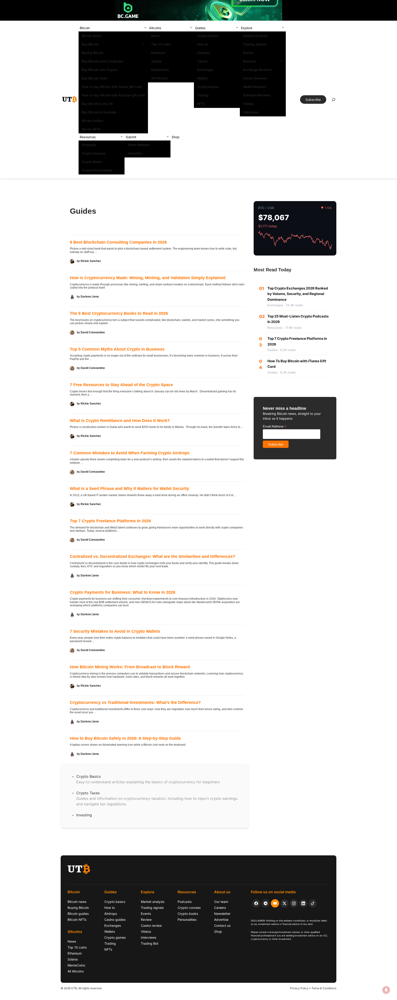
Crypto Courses (94, 153)
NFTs (201, 104)
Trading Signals (255, 44)
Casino (202, 61)
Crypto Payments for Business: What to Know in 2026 (122, 592)
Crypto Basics (207, 36)
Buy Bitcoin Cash (94, 78)
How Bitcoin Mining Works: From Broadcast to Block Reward (130, 667)
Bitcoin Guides (92, 121)
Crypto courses (189, 908)
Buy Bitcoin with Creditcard (102, 61)
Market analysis (152, 902)
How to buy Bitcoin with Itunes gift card (112, 87)
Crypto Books (92, 162)
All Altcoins (159, 78)
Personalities (187, 919)
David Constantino (93, 332)
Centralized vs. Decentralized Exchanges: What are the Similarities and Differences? (152, 556)
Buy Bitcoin (90, 44)
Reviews (249, 61)
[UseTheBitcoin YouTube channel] (275, 903)
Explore (246, 28)
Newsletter (222, 914)
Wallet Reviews (254, 87)
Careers (220, 908)
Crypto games (115, 937)
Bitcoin (85, 28)
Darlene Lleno (90, 296)
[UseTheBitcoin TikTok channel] (313, 903)
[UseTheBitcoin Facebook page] (256, 903)
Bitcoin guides (78, 914)
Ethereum (158, 53)
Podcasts (89, 145)
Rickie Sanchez (91, 261)
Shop (175, 137)
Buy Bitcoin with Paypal (99, 70)
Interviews (251, 112)
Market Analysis (255, 36)
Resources (88, 137)
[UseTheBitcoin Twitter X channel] (284, 903)
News (155, 36)
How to (202, 44)
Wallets (202, 78)
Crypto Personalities (97, 170)
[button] (145, 27)
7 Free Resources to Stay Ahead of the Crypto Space (121, 384)
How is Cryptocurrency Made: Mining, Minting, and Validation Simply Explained (147, 277)
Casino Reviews (255, 78)
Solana (156, 61)
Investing (84, 815)
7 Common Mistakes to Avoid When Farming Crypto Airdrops (130, 453)
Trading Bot (149, 943)
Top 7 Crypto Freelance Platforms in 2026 (110, 521)
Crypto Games (208, 87)
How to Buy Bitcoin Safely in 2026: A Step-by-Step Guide (125, 738)
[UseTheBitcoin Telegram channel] (265, 903)
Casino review (151, 925)
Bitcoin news (77, 902)
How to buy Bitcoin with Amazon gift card (113, 95)
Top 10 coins (77, 947)
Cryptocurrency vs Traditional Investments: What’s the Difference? (135, 702)
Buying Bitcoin (92, 53)
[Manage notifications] (386, 990)
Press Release (138, 145)
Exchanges (205, 70)
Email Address (274, 426)
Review (146, 919)
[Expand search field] (333, 101)
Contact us (222, 925)
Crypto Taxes (88, 793)
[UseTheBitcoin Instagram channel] (294, 903)
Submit (131, 137)
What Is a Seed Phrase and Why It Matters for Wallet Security (129, 488)
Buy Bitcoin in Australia (99, 112)
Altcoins (155, 28)
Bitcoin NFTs (91, 129)
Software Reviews (257, 95)
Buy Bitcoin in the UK (97, 104)
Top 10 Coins (161, 44)
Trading (203, 95)
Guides (200, 28)
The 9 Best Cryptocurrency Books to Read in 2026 (119, 313)
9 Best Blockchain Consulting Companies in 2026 (118, 242)
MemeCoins (160, 70)
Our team (221, 902)
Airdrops (203, 53)
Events (248, 53)
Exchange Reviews (257, 70)
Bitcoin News (92, 36)
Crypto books (188, 914)
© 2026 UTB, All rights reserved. (81, 988)
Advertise (135, 153)
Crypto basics (114, 902)
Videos (248, 104)
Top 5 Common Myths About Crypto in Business (117, 349)
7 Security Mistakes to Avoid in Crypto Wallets (115, 631)
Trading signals (152, 908)
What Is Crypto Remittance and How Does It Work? (120, 420)
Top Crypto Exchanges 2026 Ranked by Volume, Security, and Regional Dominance (297, 294)
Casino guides (114, 919)
